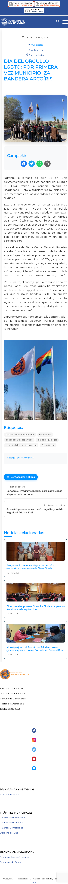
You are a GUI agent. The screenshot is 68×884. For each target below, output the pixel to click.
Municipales (37, 45)
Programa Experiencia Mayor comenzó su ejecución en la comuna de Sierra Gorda (30, 567)
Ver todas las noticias (23, 477)
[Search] (56, 22)
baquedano (45, 434)
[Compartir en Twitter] (31, 164)
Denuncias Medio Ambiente (14, 857)
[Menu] (63, 22)
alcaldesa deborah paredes (20, 434)
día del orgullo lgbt (47, 440)
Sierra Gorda (48, 445)
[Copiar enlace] (47, 164)
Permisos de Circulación (12, 817)
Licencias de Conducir (11, 822)
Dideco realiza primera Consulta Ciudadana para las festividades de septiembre (35, 608)
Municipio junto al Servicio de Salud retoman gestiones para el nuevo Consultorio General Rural (35, 649)
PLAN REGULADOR (9, 794)
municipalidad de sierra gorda (21, 445)
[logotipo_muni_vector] (27, 22)
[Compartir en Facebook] (24, 164)
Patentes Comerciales (11, 827)
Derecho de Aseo (9, 832)
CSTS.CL (34, 882)
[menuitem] (56, 22)
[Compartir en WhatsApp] (39, 164)
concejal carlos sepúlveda (19, 440)
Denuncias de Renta (10, 862)
